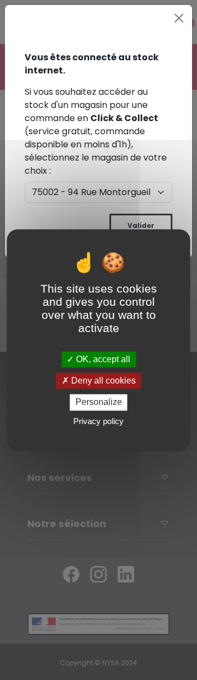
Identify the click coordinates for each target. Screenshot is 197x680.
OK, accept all (102, 359)
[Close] (179, 18)
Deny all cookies (102, 381)
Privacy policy (98, 421)
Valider (141, 225)
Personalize (99, 402)
